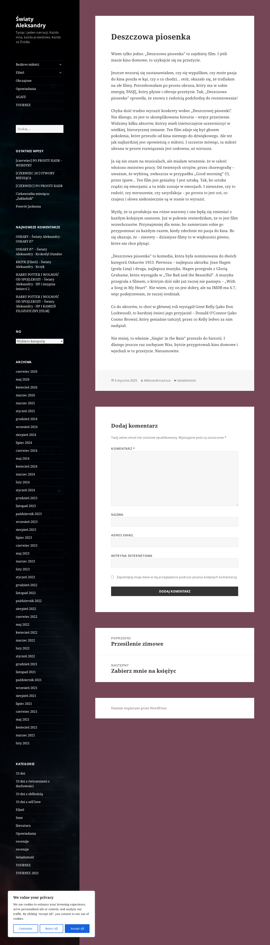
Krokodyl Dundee (49, 254)
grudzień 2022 (26, 585)
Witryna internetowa (131, 556)
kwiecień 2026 (26, 387)
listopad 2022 (26, 593)
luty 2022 (23, 648)
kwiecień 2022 (26, 632)
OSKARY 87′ (25, 241)
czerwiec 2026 (26, 371)
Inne (19, 818)
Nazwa (117, 514)
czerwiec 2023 (26, 545)
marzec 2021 (25, 735)
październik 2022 (29, 601)
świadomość (25, 857)
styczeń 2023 (25, 577)
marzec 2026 (25, 395)
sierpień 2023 (26, 529)
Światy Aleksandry (31, 22)
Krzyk (40, 267)
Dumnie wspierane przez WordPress (139, 708)
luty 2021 (23, 743)
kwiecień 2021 (26, 727)
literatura (23, 825)
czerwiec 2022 (26, 616)
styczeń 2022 (25, 656)
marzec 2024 (25, 474)
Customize (25, 928)
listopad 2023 (26, 506)
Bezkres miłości (27, 64)
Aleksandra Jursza (157, 380)
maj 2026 (22, 379)
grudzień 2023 (26, 498)
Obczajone (24, 80)
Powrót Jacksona (28, 206)
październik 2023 (29, 514)
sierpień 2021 (26, 696)
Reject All (51, 928)
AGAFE (21, 97)
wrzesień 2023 (27, 522)
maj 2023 (22, 553)
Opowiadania (26, 89)
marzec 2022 (25, 640)
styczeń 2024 (25, 490)
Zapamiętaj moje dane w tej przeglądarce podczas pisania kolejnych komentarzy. (177, 577)
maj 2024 (22, 458)
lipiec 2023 (24, 537)
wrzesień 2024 (27, 427)
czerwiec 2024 (26, 450)
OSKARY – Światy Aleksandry (38, 236)
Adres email (122, 535)
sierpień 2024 (26, 435)
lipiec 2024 (24, 442)
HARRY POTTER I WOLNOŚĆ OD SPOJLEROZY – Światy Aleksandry (37, 279)
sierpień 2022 (26, 609)
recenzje (22, 841)
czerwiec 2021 (26, 711)
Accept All (77, 928)
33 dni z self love (28, 802)
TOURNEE (23, 105)
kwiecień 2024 (26, 466)
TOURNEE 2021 (27, 873)
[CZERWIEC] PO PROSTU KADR (39, 186)
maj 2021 (22, 719)
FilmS (20, 72)
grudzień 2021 (26, 664)
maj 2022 (22, 624)
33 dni (20, 773)
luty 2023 (23, 569)
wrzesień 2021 (27, 688)
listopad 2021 (26, 672)
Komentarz (123, 448)
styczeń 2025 (25, 411)
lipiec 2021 (24, 703)
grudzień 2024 (26, 419)
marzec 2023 (25, 561)
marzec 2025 (25, 403)
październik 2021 (29, 680)
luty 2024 (23, 482)
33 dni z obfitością (29, 794)
